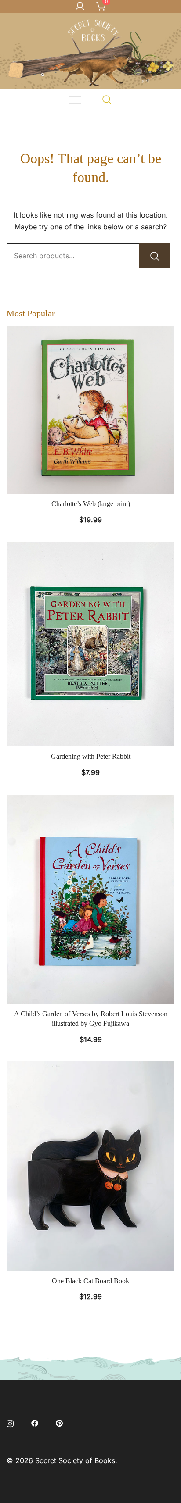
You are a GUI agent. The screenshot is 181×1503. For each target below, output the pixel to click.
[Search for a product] (106, 99)
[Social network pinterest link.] (59, 1422)
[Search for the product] (154, 255)
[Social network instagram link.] (10, 1422)
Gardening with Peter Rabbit (90, 756)
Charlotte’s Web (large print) (90, 503)
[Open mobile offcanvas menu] (75, 99)
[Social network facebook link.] (34, 1422)
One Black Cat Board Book (90, 1281)
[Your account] (80, 6)
